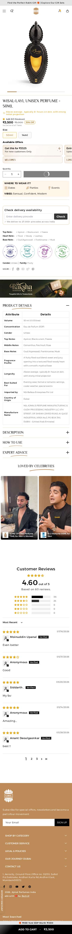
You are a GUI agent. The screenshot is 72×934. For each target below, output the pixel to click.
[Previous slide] (4, 53)
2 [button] (31, 758)
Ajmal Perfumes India (24, 892)
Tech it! (25, 896)
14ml (25, 135)
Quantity (7, 169)
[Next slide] (68, 53)
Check (61, 216)
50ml (9, 135)
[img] (11, 632)
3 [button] (37, 758)
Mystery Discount (2, 900)
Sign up (62, 822)
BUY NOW (38, 173)
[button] (4, 11)
